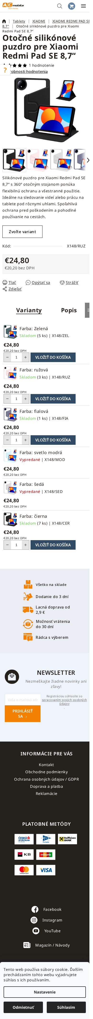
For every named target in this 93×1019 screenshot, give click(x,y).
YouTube (52, 930)
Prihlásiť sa (23, 713)
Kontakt (46, 764)
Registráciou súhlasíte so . (64, 702)
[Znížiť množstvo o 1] (7, 357)
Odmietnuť (23, 1007)
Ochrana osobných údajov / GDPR (46, 779)
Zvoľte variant (22, 231)
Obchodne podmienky (46, 771)
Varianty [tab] (29, 310)
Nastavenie (45, 992)
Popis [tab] (69, 310)
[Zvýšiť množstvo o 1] (25, 357)
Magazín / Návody (52, 945)
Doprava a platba (46, 786)
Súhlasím (66, 1007)
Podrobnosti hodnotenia (25, 71)
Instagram (52, 920)
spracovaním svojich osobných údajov (64, 702)
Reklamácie (46, 793)
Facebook (52, 909)
